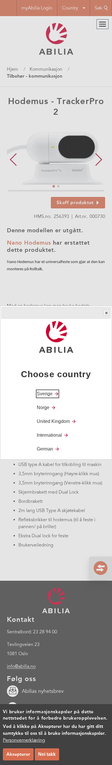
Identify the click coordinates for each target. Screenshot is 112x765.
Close (106, 313)
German (45, 448)
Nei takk (47, 754)
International (49, 435)
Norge (43, 407)
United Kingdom (53, 421)
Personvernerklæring (24, 740)
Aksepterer (18, 754)
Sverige (45, 393)
